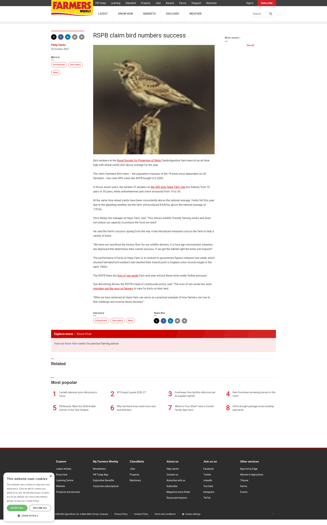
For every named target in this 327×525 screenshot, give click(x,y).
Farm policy (75, 65)
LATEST (103, 13)
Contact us (172, 474)
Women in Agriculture (251, 474)
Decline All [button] (40, 507)
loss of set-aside (128, 275)
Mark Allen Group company (95, 514)
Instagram (208, 492)
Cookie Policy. (32, 500)
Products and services (68, 492)
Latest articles (63, 468)
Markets (60, 486)
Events (243, 492)
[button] (29, 515)
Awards (170, 3)
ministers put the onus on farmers (113, 288)
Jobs (158, 3)
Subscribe (266, 3)
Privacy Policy (121, 514)
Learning (115, 3)
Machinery (135, 480)
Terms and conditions (165, 514)
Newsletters (99, 468)
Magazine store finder (178, 492)
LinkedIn (207, 480)
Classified (131, 3)
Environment (59, 65)
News (55, 72)
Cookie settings (192, 514)
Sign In (249, 3)
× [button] (50, 476)
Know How (71, 343)
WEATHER (195, 13)
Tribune (244, 480)
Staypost (196, 3)
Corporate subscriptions (106, 486)
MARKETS (149, 13)
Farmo (182, 3)
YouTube (208, 486)
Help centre (173, 468)
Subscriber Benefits (103, 480)
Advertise (211, 3)
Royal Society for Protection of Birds (139, 160)
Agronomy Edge (249, 468)
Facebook (208, 468)
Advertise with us (176, 480)
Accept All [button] (17, 507)
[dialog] (28, 497)
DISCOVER (172, 13)
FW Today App (100, 474)
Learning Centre (64, 480)
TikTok (207, 497)
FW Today (101, 3)
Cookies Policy (141, 514)
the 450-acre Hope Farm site (168, 187)
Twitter (207, 474)
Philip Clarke (58, 45)
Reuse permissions (177, 497)
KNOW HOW (125, 13)
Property (145, 3)
